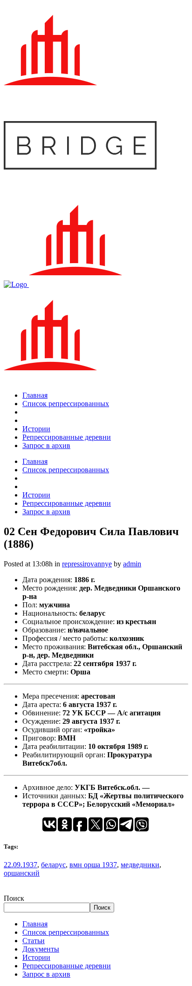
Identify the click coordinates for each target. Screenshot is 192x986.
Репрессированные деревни (66, 966)
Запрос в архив (46, 974)
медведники (140, 865)
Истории (36, 957)
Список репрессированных (65, 932)
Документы (40, 949)
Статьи (33, 941)
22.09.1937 (20, 865)
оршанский (22, 873)
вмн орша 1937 (93, 865)
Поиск (14, 898)
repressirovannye (87, 564)
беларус (53, 865)
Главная (35, 924)
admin (132, 564)
